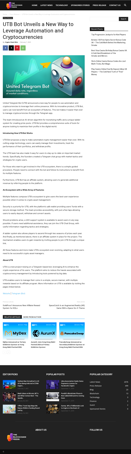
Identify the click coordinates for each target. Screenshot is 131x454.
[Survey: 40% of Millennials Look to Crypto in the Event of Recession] (52, 409)
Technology (62, 5)
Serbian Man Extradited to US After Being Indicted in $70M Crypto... (28, 383)
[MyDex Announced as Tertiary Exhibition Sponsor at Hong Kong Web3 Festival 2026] (15, 331)
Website (6, 293)
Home (34, 5)
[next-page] (8, 352)
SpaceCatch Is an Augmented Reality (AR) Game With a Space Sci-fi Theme (67, 306)
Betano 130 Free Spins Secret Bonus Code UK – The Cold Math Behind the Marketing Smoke (108, 42)
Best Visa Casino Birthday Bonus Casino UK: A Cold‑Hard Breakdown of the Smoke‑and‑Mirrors (109, 53)
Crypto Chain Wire (11, 42)
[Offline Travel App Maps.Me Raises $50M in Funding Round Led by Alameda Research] (9, 409)
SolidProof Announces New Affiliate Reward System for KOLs (21, 306)
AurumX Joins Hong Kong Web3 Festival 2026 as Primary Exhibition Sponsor (43, 344)
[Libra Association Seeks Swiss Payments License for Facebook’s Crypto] (52, 384)
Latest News (46, 5)
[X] (11, 48)
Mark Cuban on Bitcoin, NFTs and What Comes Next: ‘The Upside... (28, 396)
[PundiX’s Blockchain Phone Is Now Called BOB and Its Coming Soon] (52, 396)
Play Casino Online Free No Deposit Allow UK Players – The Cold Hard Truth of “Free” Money (109, 71)
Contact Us (115, 5)
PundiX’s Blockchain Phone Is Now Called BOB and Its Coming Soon (72, 396)
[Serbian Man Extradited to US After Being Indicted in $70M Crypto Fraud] (9, 384)
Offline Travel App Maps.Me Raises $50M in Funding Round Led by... (29, 408)
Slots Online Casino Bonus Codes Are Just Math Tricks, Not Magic (108, 62)
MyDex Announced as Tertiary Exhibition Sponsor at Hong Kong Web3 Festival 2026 (14, 344)
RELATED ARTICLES (12, 317)
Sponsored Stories (80, 5)
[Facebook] (5, 48)
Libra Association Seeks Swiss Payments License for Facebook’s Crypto (72, 383)
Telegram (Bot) (18, 293)
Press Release (99, 5)
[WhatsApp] (23, 48)
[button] (125, 5)
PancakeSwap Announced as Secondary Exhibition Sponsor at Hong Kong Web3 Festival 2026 (72, 344)
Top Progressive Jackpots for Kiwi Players (108, 35)
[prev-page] (4, 352)
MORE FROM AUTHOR (32, 317)
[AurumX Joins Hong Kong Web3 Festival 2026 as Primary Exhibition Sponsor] (43, 331)
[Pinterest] (17, 48)
